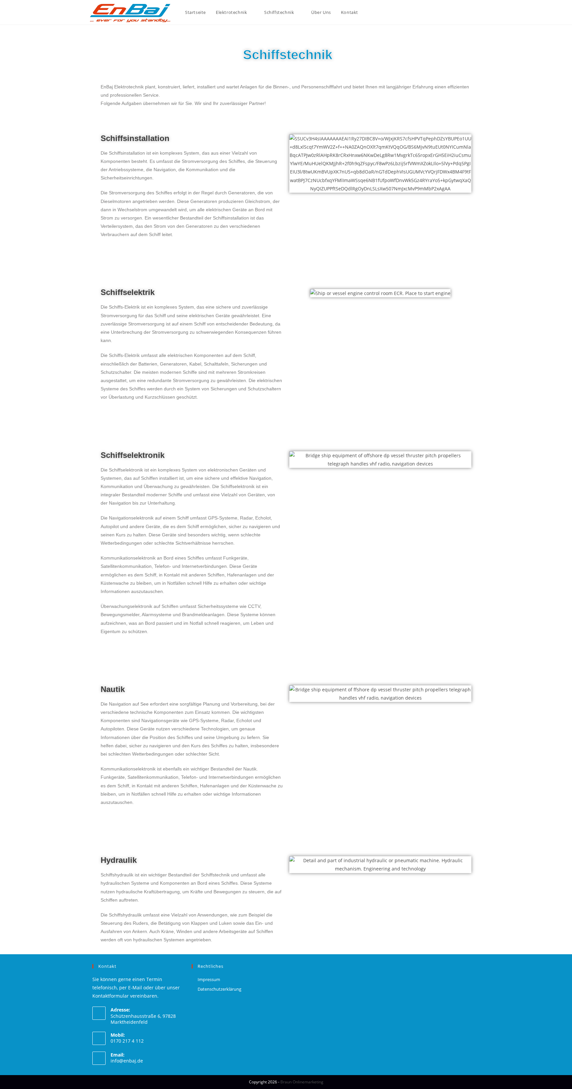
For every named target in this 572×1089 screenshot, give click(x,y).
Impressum (209, 979)
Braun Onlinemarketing (301, 1082)
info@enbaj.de (127, 1061)
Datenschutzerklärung (219, 989)
